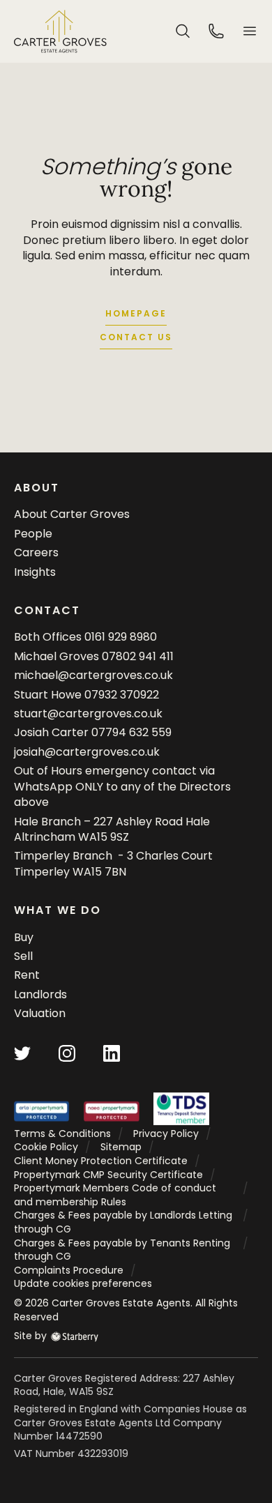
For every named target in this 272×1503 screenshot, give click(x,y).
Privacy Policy (166, 1133)
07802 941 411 (138, 656)
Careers (36, 552)
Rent (27, 975)
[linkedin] (111, 1052)
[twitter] (22, 1052)
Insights (35, 572)
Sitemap (121, 1147)
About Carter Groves (72, 514)
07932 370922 (121, 695)
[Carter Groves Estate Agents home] (60, 31)
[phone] (216, 30)
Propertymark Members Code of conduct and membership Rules (115, 1195)
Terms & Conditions (62, 1133)
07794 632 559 (131, 732)
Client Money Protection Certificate (101, 1161)
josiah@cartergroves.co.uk (87, 752)
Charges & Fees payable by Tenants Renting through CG (122, 1250)
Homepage (136, 313)
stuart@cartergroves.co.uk (88, 713)
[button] (249, 31)
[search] (182, 30)
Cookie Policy (46, 1147)
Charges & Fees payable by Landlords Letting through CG (123, 1222)
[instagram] (67, 1052)
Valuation (40, 1013)
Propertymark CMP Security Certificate (108, 1175)
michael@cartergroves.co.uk (93, 675)
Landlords (40, 994)
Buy (23, 937)
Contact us (136, 337)
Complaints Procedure (68, 1270)
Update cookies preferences (83, 1283)
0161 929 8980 (120, 637)
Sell (23, 956)
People (33, 534)
